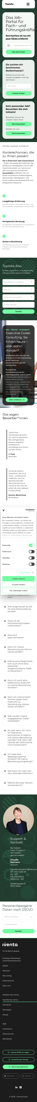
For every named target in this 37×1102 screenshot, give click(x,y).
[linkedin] (16, 1087)
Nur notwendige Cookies (18, 590)
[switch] (32, 551)
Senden (18, 312)
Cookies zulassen (18, 578)
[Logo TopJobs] (9, 4)
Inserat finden (18, 93)
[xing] (21, 1087)
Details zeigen (25, 572)
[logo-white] (10, 943)
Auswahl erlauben (18, 584)
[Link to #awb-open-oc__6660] (28, 4)
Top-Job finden (18, 52)
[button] (18, 594)
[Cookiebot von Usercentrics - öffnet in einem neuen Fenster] (26, 510)
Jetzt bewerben (18, 124)
